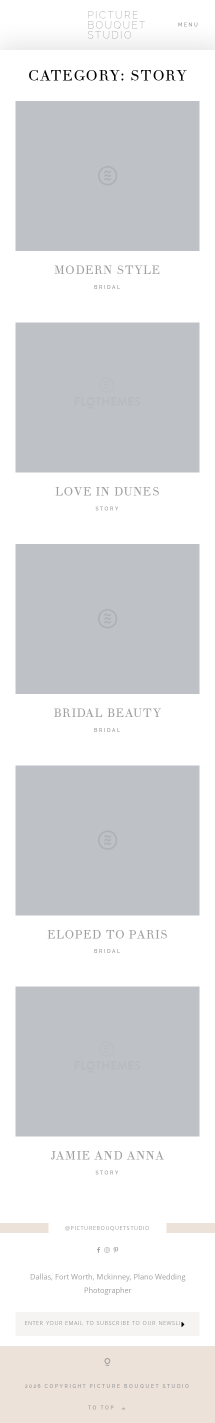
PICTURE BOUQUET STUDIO (108, 25)
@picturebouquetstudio (107, 1228)
